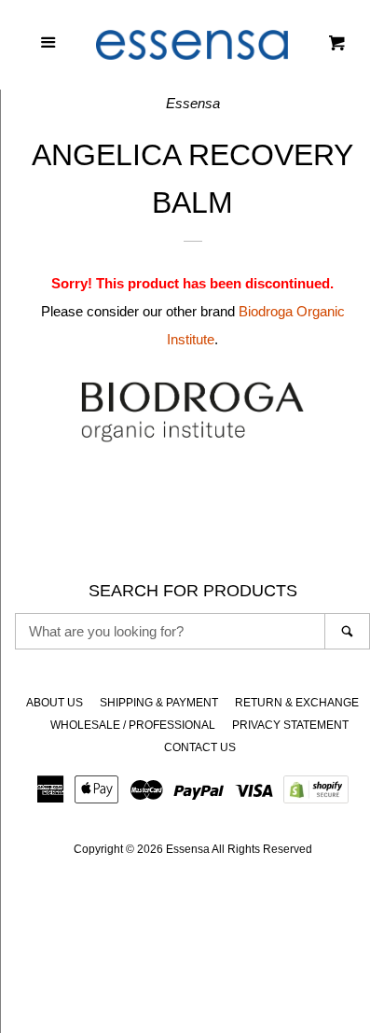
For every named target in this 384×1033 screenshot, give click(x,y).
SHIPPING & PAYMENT (159, 702)
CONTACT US (200, 747)
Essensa (188, 849)
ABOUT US (54, 702)
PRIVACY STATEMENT (290, 725)
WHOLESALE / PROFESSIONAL (132, 725)
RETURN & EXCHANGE (297, 702)
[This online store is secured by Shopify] (316, 795)
